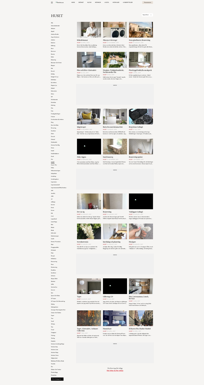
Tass (52, 318)
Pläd (52, 244)
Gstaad (53, 139)
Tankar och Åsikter (56, 312)
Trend (52, 329)
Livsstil (107, 2)
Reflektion (53, 258)
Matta (52, 227)
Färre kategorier (56, 379)
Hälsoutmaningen (55, 170)
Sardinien (53, 273)
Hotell (52, 150)
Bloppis (53, 65)
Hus (52, 159)
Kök (52, 213)
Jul (51, 199)
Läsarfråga (54, 221)
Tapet (52, 315)
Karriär (53, 204)
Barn (52, 48)
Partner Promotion (56, 241)
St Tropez (53, 298)
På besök (53, 250)
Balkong (53, 45)
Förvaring (53, 128)
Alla (52, 23)
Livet (52, 216)
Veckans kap (54, 346)
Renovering (54, 261)
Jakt (52, 190)
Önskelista (53, 375)
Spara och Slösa (55, 295)
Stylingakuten (54, 307)
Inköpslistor (54, 173)
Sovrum (53, 290)
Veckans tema (54, 355)
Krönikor (98, 2)
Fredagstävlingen (55, 113)
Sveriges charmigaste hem (58, 310)
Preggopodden (55, 247)
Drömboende (54, 99)
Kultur (89, 2)
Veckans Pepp (54, 352)
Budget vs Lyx (54, 77)
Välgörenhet (54, 358)
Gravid (53, 136)
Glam (52, 133)
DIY (52, 96)
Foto (52, 111)
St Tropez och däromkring (58, 301)
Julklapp (53, 202)
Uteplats (53, 341)
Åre (52, 366)
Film (52, 108)
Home (52, 148)
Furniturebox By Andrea (57, 119)
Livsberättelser (128, 2)
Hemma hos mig (55, 145)
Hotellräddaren (55, 153)
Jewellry (53, 193)
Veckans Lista (54, 349)
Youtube (53, 363)
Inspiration (54, 182)
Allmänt (53, 28)
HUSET (53, 162)
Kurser (52, 210)
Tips (52, 327)
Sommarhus (54, 287)
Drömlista (53, 102)
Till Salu (53, 324)
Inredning (53, 176)
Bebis (52, 57)
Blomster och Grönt (56, 62)
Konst (52, 207)
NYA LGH (53, 233)
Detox (52, 94)
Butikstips (53, 79)
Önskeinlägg (54, 372)
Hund (52, 156)
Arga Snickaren (55, 37)
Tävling (53, 338)
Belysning (53, 60)
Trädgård (53, 332)
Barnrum (53, 51)
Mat (52, 224)
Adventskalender (55, 25)
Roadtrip (53, 270)
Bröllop (53, 74)
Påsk (52, 253)
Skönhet (81, 2)
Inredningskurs (55, 179)
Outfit (52, 238)
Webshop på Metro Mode (57, 361)
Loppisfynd (54, 219)
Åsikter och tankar (56, 369)
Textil (52, 321)
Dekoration (54, 91)
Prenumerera (147, 2)
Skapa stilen (54, 278)
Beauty (53, 54)
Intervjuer (116, 2)
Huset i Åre (54, 165)
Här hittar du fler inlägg (115, 370)
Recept (53, 256)
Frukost (53, 116)
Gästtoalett (54, 142)
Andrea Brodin (55, 34)
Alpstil (52, 31)
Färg (52, 122)
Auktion (53, 40)
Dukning (53, 105)
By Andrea (53, 82)
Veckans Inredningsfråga (57, 344)
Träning (53, 335)
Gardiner (53, 131)
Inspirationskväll (55, 185)
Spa (52, 293)
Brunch (53, 71)
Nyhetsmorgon (55, 236)
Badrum (53, 42)
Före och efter (55, 125)
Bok (52, 68)
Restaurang (54, 267)
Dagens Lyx (54, 85)
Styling (53, 304)
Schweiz (53, 275)
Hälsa (52, 167)
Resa (52, 264)
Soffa (52, 284)
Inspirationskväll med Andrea (58, 187)
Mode (73, 2)
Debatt (53, 88)
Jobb (52, 196)
